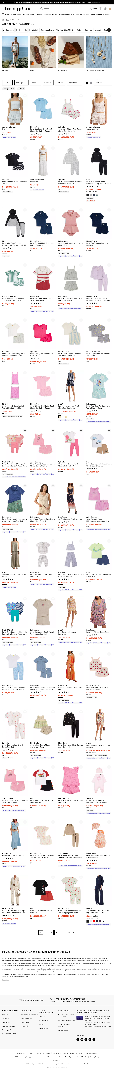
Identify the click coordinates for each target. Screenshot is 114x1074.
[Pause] (110, 2)
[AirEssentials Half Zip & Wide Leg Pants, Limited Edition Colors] (99, 890)
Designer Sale (21, 30)
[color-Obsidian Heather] (94, 195)
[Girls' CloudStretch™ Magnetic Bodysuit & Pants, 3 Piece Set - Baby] (15, 444)
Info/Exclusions (89, 1001)
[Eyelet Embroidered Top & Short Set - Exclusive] (71, 386)
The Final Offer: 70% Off (65, 30)
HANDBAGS (62, 71)
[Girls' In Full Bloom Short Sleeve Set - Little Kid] (71, 444)
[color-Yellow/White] (63, 417)
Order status (25, 1022)
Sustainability (43, 1028)
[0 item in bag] (110, 8)
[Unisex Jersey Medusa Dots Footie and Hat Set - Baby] (99, 780)
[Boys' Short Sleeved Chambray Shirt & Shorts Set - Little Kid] (43, 667)
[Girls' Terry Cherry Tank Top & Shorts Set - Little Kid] (71, 109)
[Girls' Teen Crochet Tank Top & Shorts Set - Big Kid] (43, 499)
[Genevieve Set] (99, 109)
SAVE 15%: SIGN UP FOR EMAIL (33, 1000)
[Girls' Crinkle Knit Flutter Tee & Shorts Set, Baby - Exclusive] (43, 386)
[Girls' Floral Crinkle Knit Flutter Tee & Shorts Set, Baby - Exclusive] (43, 835)
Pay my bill (24, 1026)
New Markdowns (47, 30)
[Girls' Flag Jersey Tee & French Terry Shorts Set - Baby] (43, 612)
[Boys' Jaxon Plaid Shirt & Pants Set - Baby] (43, 554)
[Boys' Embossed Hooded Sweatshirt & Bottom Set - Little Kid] (71, 835)
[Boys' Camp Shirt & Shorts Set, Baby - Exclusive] (43, 223)
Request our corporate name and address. (77, 1064)
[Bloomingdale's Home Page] (17, 9)
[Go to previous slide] (3, 2)
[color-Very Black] (88, 921)
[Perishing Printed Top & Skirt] (99, 612)
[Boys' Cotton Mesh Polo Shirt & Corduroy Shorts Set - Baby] (15, 499)
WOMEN (5, 71)
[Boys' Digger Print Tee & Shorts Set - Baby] (99, 333)
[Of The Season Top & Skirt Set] (71, 499)
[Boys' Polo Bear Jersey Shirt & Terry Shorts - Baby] (43, 278)
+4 (103, 921)
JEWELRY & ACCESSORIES (96, 71)
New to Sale (33, 30)
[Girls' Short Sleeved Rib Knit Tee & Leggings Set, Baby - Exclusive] (71, 890)
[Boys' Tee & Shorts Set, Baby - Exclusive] (99, 223)
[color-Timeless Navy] (97, 921)
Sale (7, 20)
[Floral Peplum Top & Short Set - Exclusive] (99, 725)
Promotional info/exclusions (94, 1026)
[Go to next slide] (107, 2)
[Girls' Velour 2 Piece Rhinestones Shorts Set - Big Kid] (99, 499)
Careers (41, 1024)
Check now (107, 1026)
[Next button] (109, 30)
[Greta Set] (43, 161)
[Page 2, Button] (73, 932)
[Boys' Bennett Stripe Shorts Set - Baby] (15, 161)
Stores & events (63, 1030)
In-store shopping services (66, 1020)
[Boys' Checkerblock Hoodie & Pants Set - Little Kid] (71, 161)
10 (69, 933)
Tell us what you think (9, 1034)
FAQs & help (6, 1022)
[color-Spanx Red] (94, 921)
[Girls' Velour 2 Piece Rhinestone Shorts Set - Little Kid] (43, 444)
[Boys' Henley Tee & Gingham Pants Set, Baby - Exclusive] (15, 667)
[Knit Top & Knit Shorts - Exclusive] (71, 612)
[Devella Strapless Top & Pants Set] (71, 667)
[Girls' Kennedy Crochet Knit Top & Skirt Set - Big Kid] (15, 386)
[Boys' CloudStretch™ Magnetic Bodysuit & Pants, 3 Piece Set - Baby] (15, 612)
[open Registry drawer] (105, 8)
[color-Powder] (91, 921)
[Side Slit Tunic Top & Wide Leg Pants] (15, 554)
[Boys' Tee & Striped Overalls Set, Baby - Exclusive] (71, 333)
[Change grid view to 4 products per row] (87, 83)
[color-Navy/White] (60, 417)
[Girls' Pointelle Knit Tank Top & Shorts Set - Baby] (71, 278)
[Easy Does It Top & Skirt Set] (15, 835)
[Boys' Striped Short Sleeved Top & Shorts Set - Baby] (15, 278)
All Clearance (8, 30)
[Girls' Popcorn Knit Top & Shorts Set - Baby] (71, 780)
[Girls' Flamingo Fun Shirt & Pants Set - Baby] (15, 725)
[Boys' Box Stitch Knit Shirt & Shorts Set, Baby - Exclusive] (43, 109)
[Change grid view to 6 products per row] (91, 83)
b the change (43, 1020)
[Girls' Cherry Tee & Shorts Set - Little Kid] (43, 333)
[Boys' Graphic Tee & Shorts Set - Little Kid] (99, 554)
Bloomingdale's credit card (29, 1015)
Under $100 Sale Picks (103, 30)
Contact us (5, 1018)
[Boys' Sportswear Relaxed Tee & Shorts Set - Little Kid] (99, 444)
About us (42, 1017)
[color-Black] (88, 195)
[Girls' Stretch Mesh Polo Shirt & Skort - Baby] (71, 223)
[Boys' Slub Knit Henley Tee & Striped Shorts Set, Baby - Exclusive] (15, 333)
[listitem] (57, 2)
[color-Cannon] (97, 195)
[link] (15, 132)
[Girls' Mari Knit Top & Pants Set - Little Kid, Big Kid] (71, 554)
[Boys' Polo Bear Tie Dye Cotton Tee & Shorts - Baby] (99, 386)
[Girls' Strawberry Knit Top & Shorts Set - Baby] (99, 667)
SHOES (32, 71)
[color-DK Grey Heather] (91, 195)
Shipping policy (7, 1030)
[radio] (87, 195)
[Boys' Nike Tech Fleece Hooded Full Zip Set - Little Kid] (99, 161)
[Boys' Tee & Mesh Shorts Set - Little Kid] (43, 890)
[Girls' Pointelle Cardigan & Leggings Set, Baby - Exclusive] (99, 278)
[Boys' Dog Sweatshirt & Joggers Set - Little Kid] (71, 725)
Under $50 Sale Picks (85, 30)
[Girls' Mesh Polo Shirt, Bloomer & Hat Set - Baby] (99, 835)
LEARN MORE (96, 2)
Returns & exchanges (8, 1026)
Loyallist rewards (26, 1018)
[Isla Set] (15, 109)
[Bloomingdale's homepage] (3, 20)
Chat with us (6, 1015)
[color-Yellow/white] (66, 417)
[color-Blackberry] (100, 921)
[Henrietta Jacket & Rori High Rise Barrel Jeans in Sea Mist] (15, 890)
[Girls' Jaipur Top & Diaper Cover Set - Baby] (43, 725)
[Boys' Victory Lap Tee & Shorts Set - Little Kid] (43, 780)
